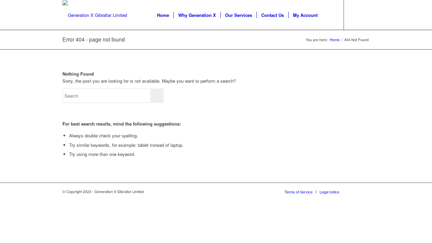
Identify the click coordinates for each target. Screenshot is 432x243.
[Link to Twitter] (354, 15)
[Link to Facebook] (364, 15)
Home (335, 39)
